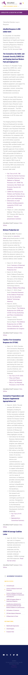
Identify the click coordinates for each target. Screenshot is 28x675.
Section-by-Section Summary (16, 176)
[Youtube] (3, 654)
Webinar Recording (18, 288)
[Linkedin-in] (7, 654)
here (20, 49)
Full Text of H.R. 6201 (16, 376)
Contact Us (14, 665)
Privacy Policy (14, 667)
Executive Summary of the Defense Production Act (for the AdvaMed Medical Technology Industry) (15, 296)
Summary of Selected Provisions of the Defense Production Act (16, 267)
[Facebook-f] (10, 654)
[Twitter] (13, 654)
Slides (9, 288)
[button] (20, 3)
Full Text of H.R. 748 (13, 174)
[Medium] (17, 654)
